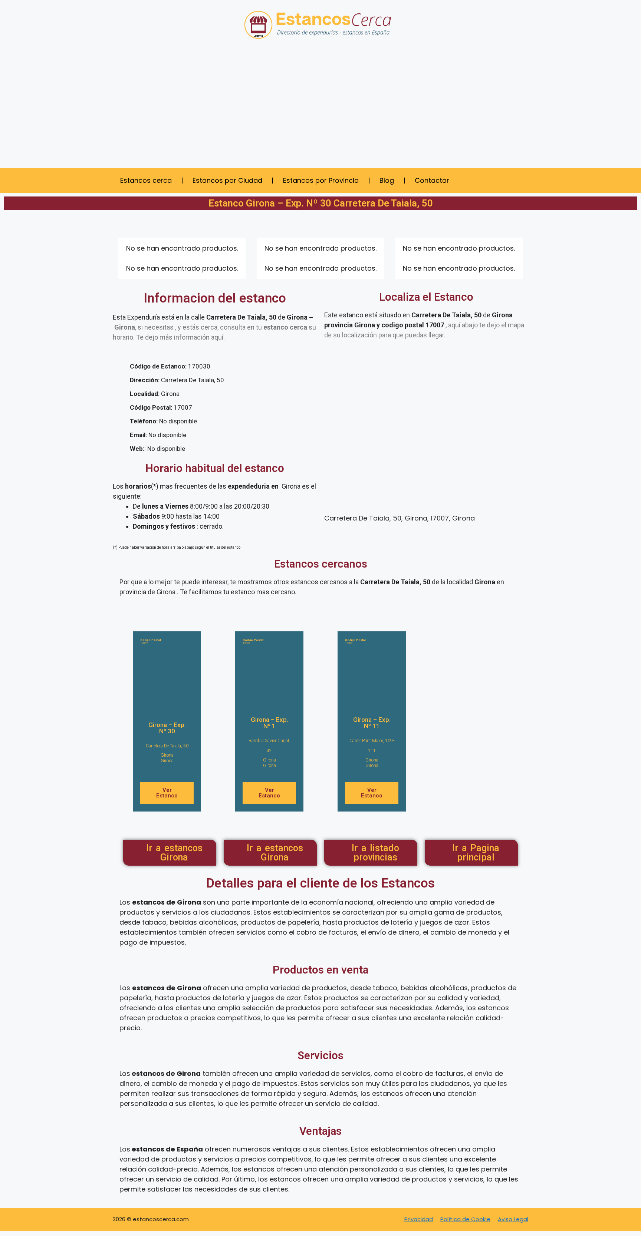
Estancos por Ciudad (227, 180)
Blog (386, 180)
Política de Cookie (465, 1219)
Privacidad (418, 1219)
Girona (167, 755)
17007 (150, 641)
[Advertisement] (320, 109)
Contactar (432, 180)
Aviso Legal (513, 1219)
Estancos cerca (146, 180)
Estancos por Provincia (321, 180)
